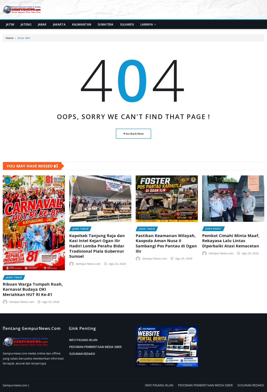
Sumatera (105, 24)
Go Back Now (134, 133)
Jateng (26, 24)
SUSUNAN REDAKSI (82, 354)
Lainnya (147, 24)
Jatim (10, 24)
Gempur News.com (21, 302)
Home (9, 38)
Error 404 (24, 38)
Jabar (42, 24)
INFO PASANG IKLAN (83, 340)
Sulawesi (127, 24)
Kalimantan (81, 24)
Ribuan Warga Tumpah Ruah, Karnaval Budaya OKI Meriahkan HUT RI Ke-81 (33, 289)
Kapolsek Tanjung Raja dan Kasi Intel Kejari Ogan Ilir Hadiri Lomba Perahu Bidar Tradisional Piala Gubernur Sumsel (97, 246)
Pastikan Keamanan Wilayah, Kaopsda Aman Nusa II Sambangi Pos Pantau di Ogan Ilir (166, 243)
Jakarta (59, 24)
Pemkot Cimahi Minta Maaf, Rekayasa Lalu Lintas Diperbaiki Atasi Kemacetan (230, 240)
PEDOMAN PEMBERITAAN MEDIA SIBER (95, 347)
